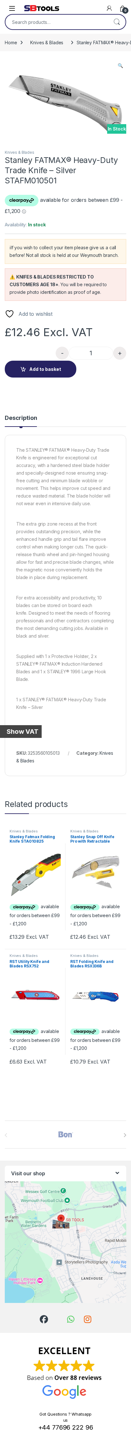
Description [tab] (21, 418)
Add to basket (45, 369)
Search (117, 22)
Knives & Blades (46, 42)
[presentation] (124, 1135)
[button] (120, 65)
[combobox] (56, 22)
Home (11, 42)
